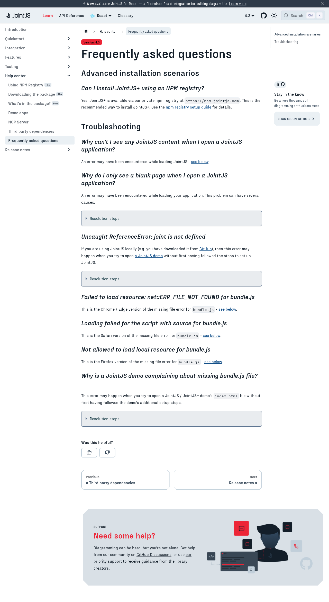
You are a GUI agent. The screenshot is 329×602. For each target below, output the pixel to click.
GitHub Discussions (153, 554)
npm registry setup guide (188, 106)
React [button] (102, 15)
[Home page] (86, 31)
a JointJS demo (149, 255)
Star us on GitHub (294, 118)
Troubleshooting (286, 41)
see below (199, 161)
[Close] (322, 3)
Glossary (125, 15)
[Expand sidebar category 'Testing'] (69, 66)
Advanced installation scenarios (298, 34)
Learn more (237, 3)
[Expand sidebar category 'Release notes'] (69, 150)
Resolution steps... (106, 218)
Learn (48, 15)
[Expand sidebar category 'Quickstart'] (69, 38)
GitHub (205, 248)
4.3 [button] (247, 15)
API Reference (71, 15)
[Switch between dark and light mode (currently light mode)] (274, 15)
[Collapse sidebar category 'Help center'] (69, 75)
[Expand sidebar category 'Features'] (69, 57)
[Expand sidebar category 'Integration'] (69, 48)
